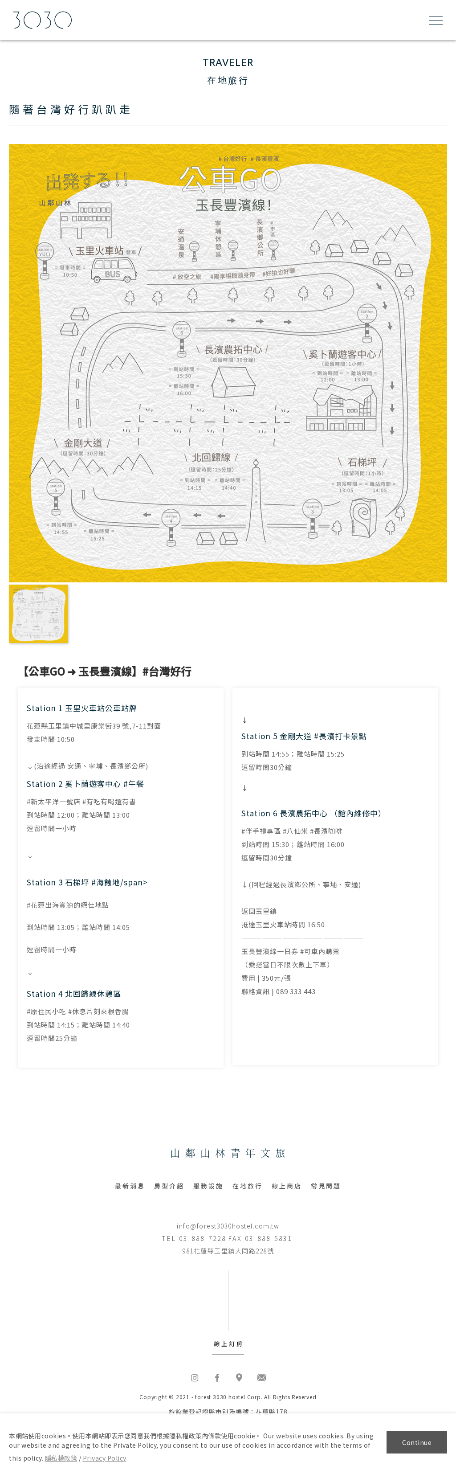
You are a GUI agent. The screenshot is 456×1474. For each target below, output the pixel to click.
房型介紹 (169, 1185)
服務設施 (208, 1185)
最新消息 (130, 1185)
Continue (417, 1442)
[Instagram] (194, 1377)
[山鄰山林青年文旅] (228, 1154)
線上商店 (287, 1185)
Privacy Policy (104, 1458)
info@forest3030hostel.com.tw (228, 1225)
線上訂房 (229, 1343)
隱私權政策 (61, 1458)
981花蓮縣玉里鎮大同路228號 (228, 1250)
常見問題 (326, 1185)
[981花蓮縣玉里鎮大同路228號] (239, 1377)
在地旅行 (247, 1185)
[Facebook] (217, 1377)
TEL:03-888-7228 (194, 1238)
